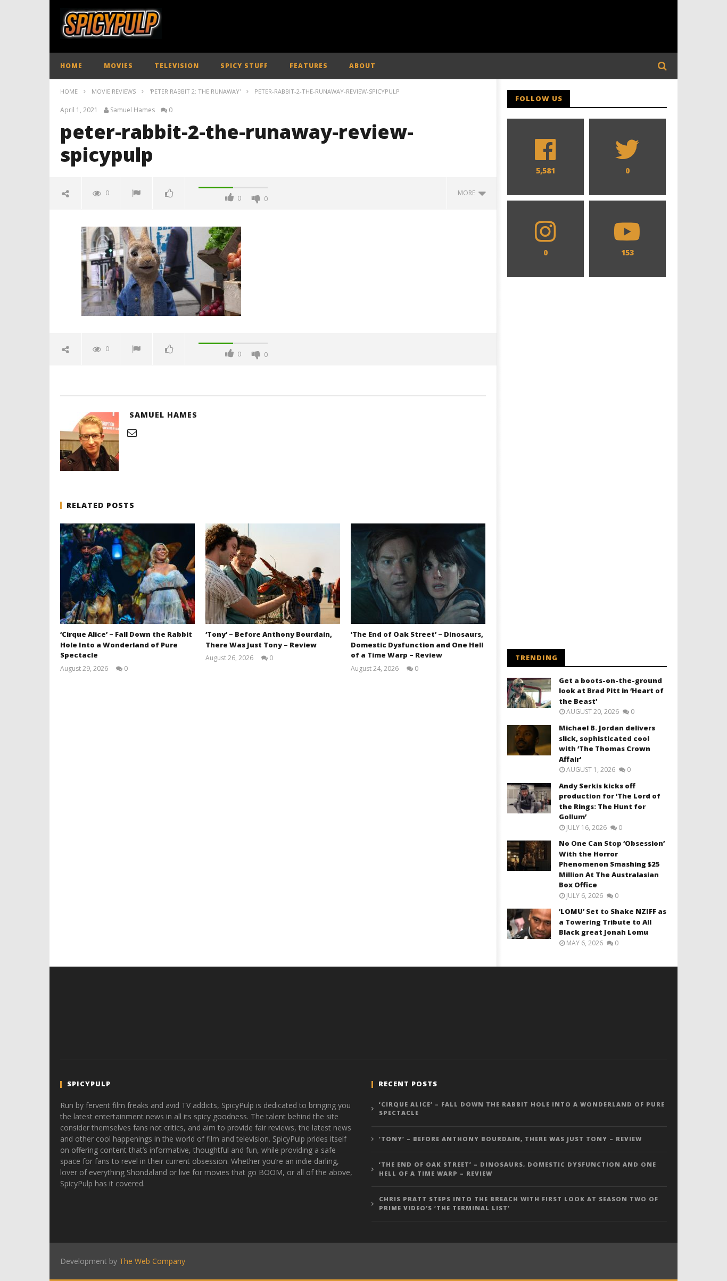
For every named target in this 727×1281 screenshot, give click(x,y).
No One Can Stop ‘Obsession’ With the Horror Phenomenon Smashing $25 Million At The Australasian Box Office (612, 863)
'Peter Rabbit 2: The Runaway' (195, 91)
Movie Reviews (114, 91)
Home (69, 91)
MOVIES (118, 65)
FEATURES (309, 65)
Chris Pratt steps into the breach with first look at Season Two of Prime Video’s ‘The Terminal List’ (518, 1203)
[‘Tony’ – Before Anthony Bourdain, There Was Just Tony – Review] (272, 573)
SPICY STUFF (244, 65)
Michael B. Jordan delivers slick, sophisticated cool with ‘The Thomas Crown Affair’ (607, 743)
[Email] (132, 432)
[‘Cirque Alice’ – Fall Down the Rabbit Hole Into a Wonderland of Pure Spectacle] (127, 573)
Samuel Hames (132, 110)
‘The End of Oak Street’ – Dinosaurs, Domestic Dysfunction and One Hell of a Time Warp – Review (417, 644)
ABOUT (362, 65)
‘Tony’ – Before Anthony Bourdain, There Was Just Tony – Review (268, 639)
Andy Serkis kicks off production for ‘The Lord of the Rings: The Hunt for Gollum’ (609, 801)
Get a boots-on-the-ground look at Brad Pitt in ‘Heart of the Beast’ (611, 691)
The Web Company (152, 1261)
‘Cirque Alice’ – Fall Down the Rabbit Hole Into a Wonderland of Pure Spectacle (126, 644)
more (468, 192)
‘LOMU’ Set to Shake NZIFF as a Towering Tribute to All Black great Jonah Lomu (612, 921)
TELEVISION (176, 65)
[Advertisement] (473, 24)
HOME (71, 65)
